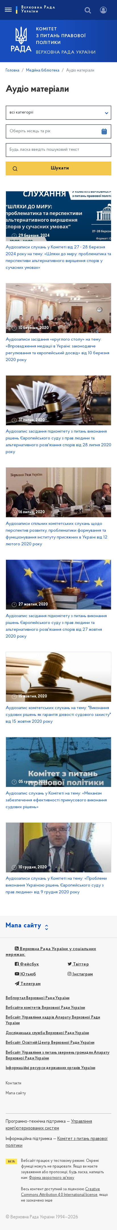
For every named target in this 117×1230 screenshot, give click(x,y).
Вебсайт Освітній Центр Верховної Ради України (50, 1043)
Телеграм (30, 984)
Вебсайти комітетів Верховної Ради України (45, 1008)
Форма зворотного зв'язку (51, 1178)
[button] (58, 113)
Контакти (14, 1083)
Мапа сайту (16, 1093)
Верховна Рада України (66, 52)
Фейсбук (29, 964)
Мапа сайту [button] (23, 925)
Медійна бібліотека (42, 70)
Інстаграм (82, 974)
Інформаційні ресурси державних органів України (50, 1068)
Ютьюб (27, 974)
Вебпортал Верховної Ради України (37, 998)
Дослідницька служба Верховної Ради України (47, 1033)
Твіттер (80, 964)
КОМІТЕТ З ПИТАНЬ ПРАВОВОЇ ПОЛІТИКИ (61, 36)
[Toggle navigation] (8, 10)
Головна (12, 70)
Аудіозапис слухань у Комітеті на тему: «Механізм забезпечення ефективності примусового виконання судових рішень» (56, 800)
